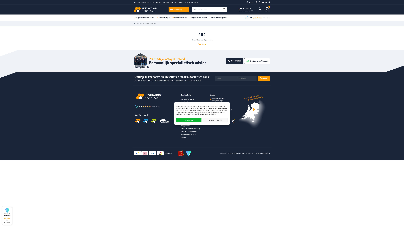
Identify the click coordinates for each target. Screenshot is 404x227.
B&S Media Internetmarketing (263, 153)
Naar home (202, 44)
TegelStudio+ (189, 2)
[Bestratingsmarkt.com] (137, 121)
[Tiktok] (233, 121)
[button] (7, 215)
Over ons (166, 2)
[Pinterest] (265, 2)
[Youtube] (262, 2)
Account (260, 11)
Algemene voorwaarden (189, 131)
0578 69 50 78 (245, 8)
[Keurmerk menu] (10, 207)
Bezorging (137, 2)
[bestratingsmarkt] (156, 96)
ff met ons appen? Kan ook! (258, 61)
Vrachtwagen (267, 9)
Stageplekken (185, 126)
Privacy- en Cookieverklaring (190, 128)
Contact (196, 2)
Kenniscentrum (146, 2)
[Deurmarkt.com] (145, 121)
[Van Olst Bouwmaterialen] (164, 121)
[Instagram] (258, 2)
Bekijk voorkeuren (215, 120)
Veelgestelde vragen (187, 99)
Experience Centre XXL (176, 2)
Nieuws (251, 2)
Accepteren (189, 120)
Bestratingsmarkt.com (234, 153)
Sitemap (243, 153)
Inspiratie (159, 2)
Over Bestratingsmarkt (188, 134)
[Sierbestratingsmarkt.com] (153, 121)
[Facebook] (255, 2)
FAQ (153, 2)
